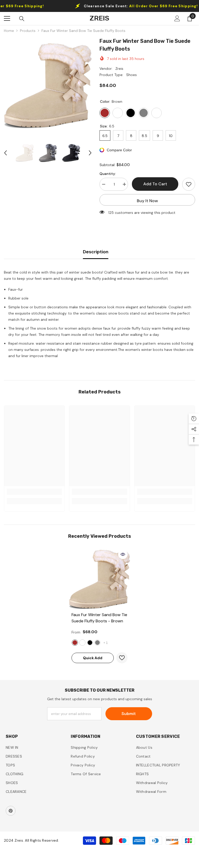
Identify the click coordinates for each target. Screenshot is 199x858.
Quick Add (92, 658)
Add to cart (155, 184)
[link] (34, 492)
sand (82, 642)
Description (95, 252)
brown (75, 642)
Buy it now (147, 200)
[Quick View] (122, 554)
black (90, 642)
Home (9, 30)
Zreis (119, 68)
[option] (48, 85)
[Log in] (177, 18)
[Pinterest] (11, 811)
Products (27, 30)
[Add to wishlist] (188, 184)
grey (97, 642)
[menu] (7, 18)
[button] (5, 153)
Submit (129, 713)
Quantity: (108, 173)
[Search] (22, 19)
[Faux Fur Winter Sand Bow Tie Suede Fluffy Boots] (99, 579)
